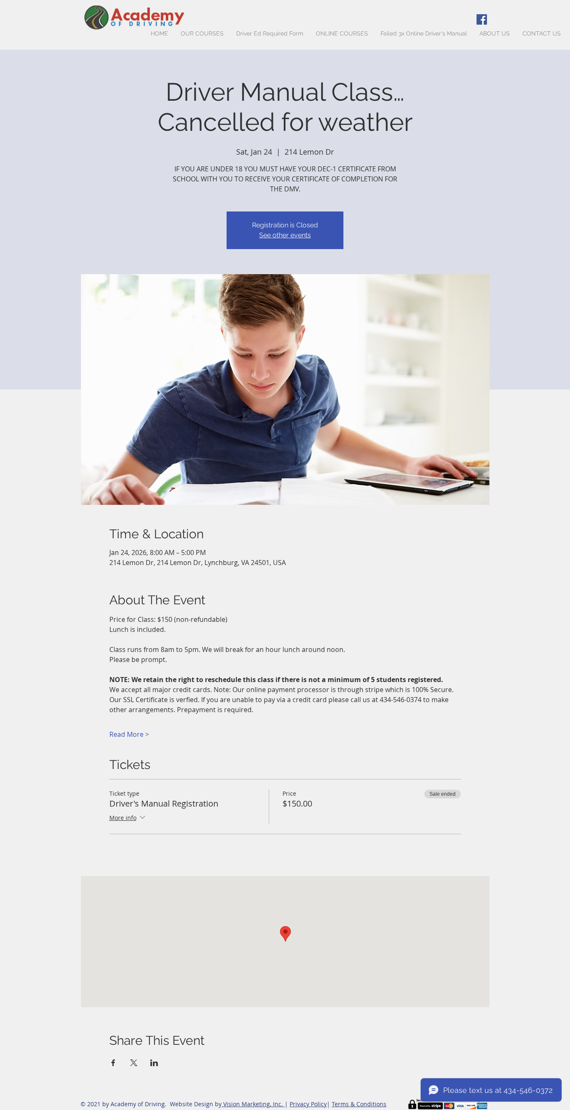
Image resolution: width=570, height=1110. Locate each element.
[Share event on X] (134, 1062)
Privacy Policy (308, 1104)
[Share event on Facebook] (113, 1062)
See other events (285, 235)
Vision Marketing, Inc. (253, 1104)
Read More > (129, 734)
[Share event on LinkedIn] (154, 1062)
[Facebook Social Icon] (482, 19)
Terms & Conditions (359, 1104)
